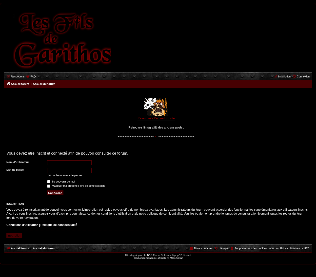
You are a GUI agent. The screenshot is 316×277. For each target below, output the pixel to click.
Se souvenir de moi (63, 181)
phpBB (147, 255)
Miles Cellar (176, 258)
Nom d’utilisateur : (18, 162)
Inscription (14, 235)
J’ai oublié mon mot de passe (64, 175)
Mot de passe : (15, 169)
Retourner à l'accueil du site (156, 118)
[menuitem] (31, 76)
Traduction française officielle (150, 258)
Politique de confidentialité (58, 225)
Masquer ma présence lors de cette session (78, 185)
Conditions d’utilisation (22, 225)
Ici (156, 136)
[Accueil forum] (57, 39)
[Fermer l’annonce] (308, 94)
